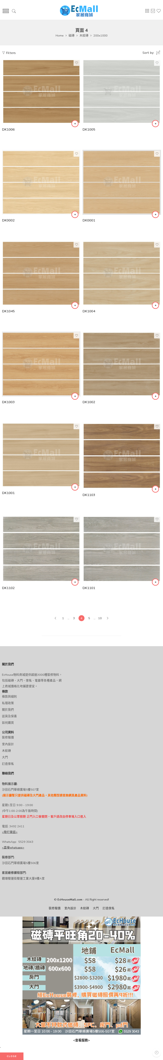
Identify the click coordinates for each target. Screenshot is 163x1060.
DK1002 (88, 402)
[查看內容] (75, 123)
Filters (10, 53)
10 (100, 618)
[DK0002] (41, 182)
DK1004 (88, 311)
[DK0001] (121, 182)
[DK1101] (121, 548)
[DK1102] (41, 548)
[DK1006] (41, 91)
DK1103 (88, 495)
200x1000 (100, 35)
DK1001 (8, 493)
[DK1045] (41, 273)
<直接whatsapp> (13, 848)
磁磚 (72, 35)
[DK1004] (121, 273)
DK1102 (8, 588)
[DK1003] (41, 364)
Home (60, 35)
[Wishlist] (77, 63)
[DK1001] (41, 454)
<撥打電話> (9, 832)
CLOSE (12, 1056)
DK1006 (8, 129)
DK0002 (8, 220)
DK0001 (88, 220)
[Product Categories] (147, 12)
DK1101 (88, 588)
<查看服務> (81, 1040)
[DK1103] (121, 456)
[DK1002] (121, 364)
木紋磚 (84, 35)
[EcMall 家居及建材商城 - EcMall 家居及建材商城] (79, 11)
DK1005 (88, 129)
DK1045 (8, 311)
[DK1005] (121, 91)
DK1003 (8, 402)
